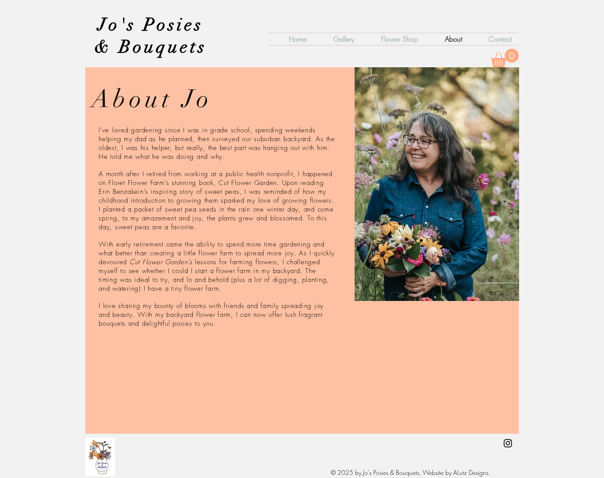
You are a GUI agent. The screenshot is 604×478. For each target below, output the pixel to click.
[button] (505, 58)
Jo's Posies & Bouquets (150, 36)
